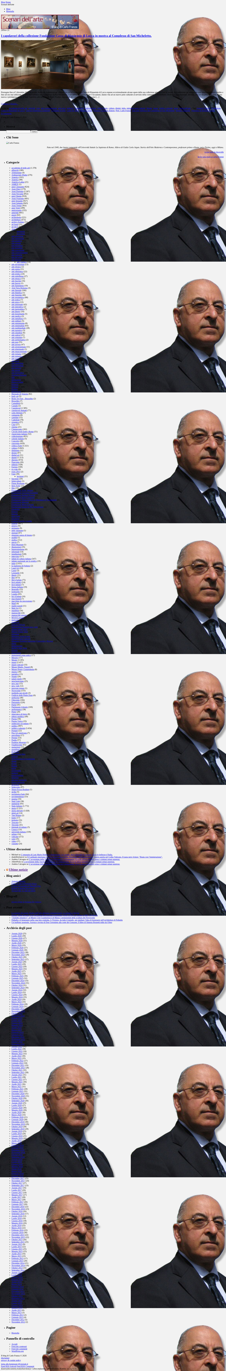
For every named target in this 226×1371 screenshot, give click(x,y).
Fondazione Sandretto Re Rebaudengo (27, 507)
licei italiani (16, 585)
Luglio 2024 (17, 992)
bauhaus (15, 384)
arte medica (16, 316)
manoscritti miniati (19, 615)
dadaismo (15, 450)
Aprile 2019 (16, 1141)
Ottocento (16, 700)
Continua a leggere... (9, 104)
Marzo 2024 (17, 1002)
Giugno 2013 (17, 1305)
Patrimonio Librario (20, 707)
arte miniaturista (18, 323)
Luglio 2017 (17, 1190)
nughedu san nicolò (20, 693)
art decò (15, 227)
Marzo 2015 (17, 1256)
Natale (14, 676)
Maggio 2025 (17, 969)
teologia (15, 820)
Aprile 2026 (16, 943)
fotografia (15, 509)
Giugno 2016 (17, 1221)
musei (155, 108)
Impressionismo (18, 549)
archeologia (16, 217)
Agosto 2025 (17, 962)
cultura (111, 108)
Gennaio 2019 (17, 1148)
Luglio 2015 (17, 1247)
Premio (14, 738)
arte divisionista (18, 264)
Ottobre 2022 (17, 1042)
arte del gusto (17, 257)
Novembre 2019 (18, 1124)
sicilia (14, 792)
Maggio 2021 (17, 1082)
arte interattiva (17, 307)
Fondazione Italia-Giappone (23, 497)
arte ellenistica (17, 271)
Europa (15, 467)
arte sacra (62, 108)
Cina (13, 424)
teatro (14, 818)
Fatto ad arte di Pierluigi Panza (24, 884)
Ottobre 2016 (17, 1211)
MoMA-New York (19, 648)
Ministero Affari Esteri (21, 636)
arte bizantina (17, 245)
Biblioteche (16, 391)
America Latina (18, 182)
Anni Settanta (17, 203)
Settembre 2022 (18, 1044)
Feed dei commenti (19, 1349)
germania (15, 528)
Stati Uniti (16, 801)
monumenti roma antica (21, 655)
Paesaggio (16, 702)
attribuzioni (16, 380)
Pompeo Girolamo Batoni (104, 110)
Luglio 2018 (17, 1162)
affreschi (15, 170)
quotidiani (16, 749)
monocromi (16, 653)
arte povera (16, 344)
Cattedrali (15, 420)
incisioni (20, 476)
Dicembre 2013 (18, 1291)
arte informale (17, 304)
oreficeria (15, 698)
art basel (15, 224)
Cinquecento (17, 429)
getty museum (17, 530)
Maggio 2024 (17, 997)
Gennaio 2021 (17, 1091)
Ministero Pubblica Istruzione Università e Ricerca (32, 641)
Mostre (149, 108)
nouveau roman (18, 688)
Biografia (10, 11)
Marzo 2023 (17, 1030)
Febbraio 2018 (18, 1174)
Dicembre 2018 (18, 1150)
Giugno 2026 (17, 938)
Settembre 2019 (18, 1129)
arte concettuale (18, 250)
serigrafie (15, 785)
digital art (15, 455)
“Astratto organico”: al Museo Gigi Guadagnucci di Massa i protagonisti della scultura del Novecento (53, 918)
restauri (15, 756)
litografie (15, 589)
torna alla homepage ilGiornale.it (14, 1364)
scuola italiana (17, 775)
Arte (38, 108)
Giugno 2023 (17, 1023)
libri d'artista (17, 580)
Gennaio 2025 (17, 978)
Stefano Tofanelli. (183, 110)
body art (15, 396)
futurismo (15, 519)
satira (14, 768)
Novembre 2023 (18, 1011)
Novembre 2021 (18, 1068)
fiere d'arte (16, 486)
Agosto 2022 (17, 1046)
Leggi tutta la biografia (214, 152)
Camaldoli (16, 403)
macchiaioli (16, 599)
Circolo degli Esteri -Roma (23, 431)
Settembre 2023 (18, 1016)
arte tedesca (16, 368)
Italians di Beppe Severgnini (23, 888)
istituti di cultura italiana (21, 559)
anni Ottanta (17, 196)
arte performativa (19, 340)
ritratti (14, 761)
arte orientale (17, 337)
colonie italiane (18, 439)
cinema (14, 427)
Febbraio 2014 (18, 1287)
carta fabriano (17, 413)
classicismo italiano (19, 434)
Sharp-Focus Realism (20, 789)
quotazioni (16, 747)
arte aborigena (17, 236)
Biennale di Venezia (20, 394)
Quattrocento (17, 745)
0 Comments (6, 113)
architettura (16, 220)
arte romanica (17, 356)
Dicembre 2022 (18, 1037)
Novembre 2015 (18, 1237)
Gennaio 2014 (17, 1289)
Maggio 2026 (17, 940)
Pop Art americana (19, 733)
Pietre (14, 712)
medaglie (15, 620)
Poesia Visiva (17, 721)
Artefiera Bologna (19, 375)
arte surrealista (17, 366)
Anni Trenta (16, 205)
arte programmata (19, 347)
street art (15, 813)
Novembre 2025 (18, 955)
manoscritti (16, 613)
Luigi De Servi (73, 110)
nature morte (17, 679)
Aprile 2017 (16, 1197)
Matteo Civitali (86, 110)
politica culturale (166, 108)
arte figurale (16, 290)
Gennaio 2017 (17, 1204)
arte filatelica (17, 293)
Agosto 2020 (17, 1103)
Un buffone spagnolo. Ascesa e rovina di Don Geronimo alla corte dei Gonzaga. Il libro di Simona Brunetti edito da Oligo (62, 922)
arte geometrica (18, 297)
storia (176, 108)
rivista (14, 763)
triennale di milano (19, 827)
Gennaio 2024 (17, 1006)
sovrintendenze (18, 796)
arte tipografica (18, 373)
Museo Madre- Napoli (21, 667)
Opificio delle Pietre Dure (22, 695)
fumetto (15, 514)
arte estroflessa (18, 276)
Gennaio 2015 (17, 1261)
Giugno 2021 (17, 1079)
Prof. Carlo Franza (123, 110)
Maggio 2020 (17, 1110)
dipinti (118, 108)
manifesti (15, 610)
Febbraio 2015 (18, 1258)
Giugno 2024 (17, 995)
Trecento (15, 825)
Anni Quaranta (18, 198)
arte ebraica (16, 267)
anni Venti (16, 208)
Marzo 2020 (17, 1115)
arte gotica (16, 300)
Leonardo (15, 573)
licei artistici (16, 582)
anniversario (17, 210)
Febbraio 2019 (18, 1145)
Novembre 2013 (18, 1294)
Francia (15, 512)
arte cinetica (22, 262)
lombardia (16, 592)
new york (15, 686)
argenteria (21, 231)
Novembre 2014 (18, 1265)
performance (17, 709)
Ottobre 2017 (17, 1183)
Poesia (14, 719)
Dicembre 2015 (18, 1235)
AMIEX (15, 184)
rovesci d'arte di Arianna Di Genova (26, 902)
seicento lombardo (19, 780)
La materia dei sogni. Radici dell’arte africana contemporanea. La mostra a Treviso (45, 913)
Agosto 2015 (17, 1244)
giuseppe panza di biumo (22, 535)
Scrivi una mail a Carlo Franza (211, 157)
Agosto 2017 (17, 1188)
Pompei (15, 731)
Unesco (15, 829)
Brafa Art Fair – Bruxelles (22, 399)
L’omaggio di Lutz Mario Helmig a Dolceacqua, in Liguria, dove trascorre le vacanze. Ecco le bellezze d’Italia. (67, 855)
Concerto (15, 441)
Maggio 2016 (17, 1223)
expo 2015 (16, 472)
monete (15, 650)
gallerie (15, 523)
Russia (14, 766)
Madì (14, 603)
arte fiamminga (18, 286)
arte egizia (16, 269)
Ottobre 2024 (17, 985)
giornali (15, 533)
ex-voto (15, 469)
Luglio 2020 (17, 1105)
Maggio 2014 (17, 1280)
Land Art (15, 568)
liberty (14, 575)
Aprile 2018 (16, 1169)
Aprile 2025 (16, 971)
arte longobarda (18, 314)
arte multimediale (19, 328)
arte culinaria (17, 255)
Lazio (14, 570)
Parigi (14, 705)
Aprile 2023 (16, 1028)
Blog (8, 9)
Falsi (13, 474)
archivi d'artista (18, 222)
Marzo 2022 (17, 1058)
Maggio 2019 (17, 1138)
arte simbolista (17, 363)
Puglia (14, 740)
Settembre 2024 (18, 988)
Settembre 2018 (18, 1157)
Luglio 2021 (17, 1077)
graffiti (14, 537)
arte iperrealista (18, 309)
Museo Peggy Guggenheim (23, 669)
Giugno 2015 (17, 1249)
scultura (15, 773)
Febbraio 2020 (18, 1117)
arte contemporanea (49, 108)
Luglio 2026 (17, 936)
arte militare (16, 321)
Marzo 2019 (17, 1143)
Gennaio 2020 (17, 1119)
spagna (14, 799)
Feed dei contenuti (19, 1346)
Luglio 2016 (17, 1218)
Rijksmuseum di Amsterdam (23, 759)
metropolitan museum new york (25, 627)
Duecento (15, 462)
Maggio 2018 (17, 1167)
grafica (14, 540)
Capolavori (79, 108)
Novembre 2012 (18, 1322)
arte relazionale (18, 349)
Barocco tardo (17, 382)
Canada (15, 406)
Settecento (16, 787)
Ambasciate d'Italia (19, 175)
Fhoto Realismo (18, 483)
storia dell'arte (185, 108)
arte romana (16, 354)
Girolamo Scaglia (58, 110)
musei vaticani (17, 665)
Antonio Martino (18, 881)
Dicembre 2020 (18, 1094)
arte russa (15, 358)
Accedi (14, 1344)
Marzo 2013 (17, 1312)
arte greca (15, 302)
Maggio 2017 (17, 1195)
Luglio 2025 (17, 964)
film (13, 488)
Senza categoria (18, 782)
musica (14, 672)
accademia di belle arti (18, 108)
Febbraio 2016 (18, 1230)
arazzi (14, 215)
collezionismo (90, 108)
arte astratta (16, 243)
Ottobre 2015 (17, 1239)
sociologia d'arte (18, 794)
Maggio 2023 (17, 1025)
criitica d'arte (102, 108)
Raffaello (15, 752)
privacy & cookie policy (11, 1360)
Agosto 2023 (17, 1018)
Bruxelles (15, 401)
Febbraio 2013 (18, 1315)
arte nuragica (17, 330)
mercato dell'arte (18, 625)
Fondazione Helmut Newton (23, 495)
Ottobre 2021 (17, 1070)
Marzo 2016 (17, 1228)
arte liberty (16, 311)
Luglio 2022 (17, 1049)
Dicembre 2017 (18, 1178)
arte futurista (17, 295)
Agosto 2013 (17, 1301)
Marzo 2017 (17, 1199)
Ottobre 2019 (17, 1126)
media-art (15, 622)
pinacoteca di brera (19, 714)
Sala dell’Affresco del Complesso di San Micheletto (153, 110)
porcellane (16, 735)
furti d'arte (16, 516)
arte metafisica (17, 318)
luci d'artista (16, 596)
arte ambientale (18, 238)
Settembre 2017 (18, 1185)
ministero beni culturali (136, 108)
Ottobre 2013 (17, 1296)
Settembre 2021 (18, 1072)
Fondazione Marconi (20, 502)
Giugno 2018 (17, 1164)
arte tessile (16, 370)
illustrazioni (16, 547)
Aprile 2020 (16, 1112)
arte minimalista (18, 326)
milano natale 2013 (19, 629)
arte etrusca (16, 278)
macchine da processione (22, 601)
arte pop (15, 342)
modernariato (17, 646)
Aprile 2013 (16, 1310)
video (14, 841)
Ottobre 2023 (17, 1013)
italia (124, 108)
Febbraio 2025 (18, 976)
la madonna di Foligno (21, 566)
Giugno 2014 (17, 1277)
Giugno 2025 (17, 966)
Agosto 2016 (17, 1216)
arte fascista (16, 281)
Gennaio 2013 (17, 1317)
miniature (15, 634)
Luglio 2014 (17, 1275)
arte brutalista (17, 248)
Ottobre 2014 (17, 1268)
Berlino (15, 389)
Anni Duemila (17, 191)
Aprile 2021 (16, 1084)
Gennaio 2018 (17, 1176)
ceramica (15, 422)
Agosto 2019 (17, 1131)
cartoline (15, 417)
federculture (16, 481)
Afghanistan (17, 172)
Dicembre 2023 (18, 1009)
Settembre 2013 (18, 1298)
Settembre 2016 (18, 1214)
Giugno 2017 (17, 1192)
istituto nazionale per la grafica (24, 561)
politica (15, 726)
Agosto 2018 (17, 1159)
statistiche (15, 804)
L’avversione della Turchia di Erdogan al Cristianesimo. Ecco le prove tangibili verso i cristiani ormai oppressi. (74, 859)
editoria (15, 464)
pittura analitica (18, 716)
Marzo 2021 (17, 1086)
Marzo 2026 (17, 945)
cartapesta (16, 415)
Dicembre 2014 (18, 1263)
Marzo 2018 (17, 1171)
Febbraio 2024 (18, 1004)
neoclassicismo (18, 681)
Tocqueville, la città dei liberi (23, 891)
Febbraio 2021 (18, 1089)
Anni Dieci (16, 189)
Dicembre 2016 (18, 1207)
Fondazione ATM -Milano (22, 490)
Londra (15, 594)
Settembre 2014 (18, 1270)
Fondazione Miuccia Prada (23, 504)
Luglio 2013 (17, 1303)
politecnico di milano (20, 723)
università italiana (19, 832)
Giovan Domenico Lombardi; (38, 110)
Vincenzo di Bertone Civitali (203, 110)
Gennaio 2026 (17, 950)
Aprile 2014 (16, 1282)
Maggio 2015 (17, 1251)
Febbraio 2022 (18, 1061)
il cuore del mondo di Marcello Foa (26, 886)
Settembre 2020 (18, 1101)
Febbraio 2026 (18, 948)
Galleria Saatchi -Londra (22, 521)
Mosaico (15, 658)
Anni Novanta (17, 194)
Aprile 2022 (16, 1056)
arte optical (16, 335)
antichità (31, 108)
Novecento (16, 690)
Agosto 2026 (17, 933)
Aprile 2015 (16, 1254)
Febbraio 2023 (18, 1032)
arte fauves (16, 283)
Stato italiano (17, 806)
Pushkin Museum (19, 742)
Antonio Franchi (203, 108)
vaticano (15, 836)
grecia (14, 542)
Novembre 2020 (18, 1096)
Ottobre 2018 (17, 1155)
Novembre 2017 (18, 1181)
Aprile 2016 (16, 1225)
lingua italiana (17, 587)
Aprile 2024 (16, 999)
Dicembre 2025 (18, 952)
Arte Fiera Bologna (19, 288)
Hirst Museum (17, 545)
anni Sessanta (17, 201)
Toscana (15, 822)
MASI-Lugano (18, 617)
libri (13, 577)
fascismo (15, 479)
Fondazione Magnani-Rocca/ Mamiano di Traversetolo (34, 500)
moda (14, 643)
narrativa (15, 674)
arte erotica (16, 274)
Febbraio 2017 (18, 1202)
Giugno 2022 (17, 1051)
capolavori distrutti (19, 410)
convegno (16, 443)
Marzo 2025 (17, 973)
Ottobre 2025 (17, 957)
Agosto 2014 (17, 1272)
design (14, 453)
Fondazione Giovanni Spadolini (25, 493)
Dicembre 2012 (18, 1320)
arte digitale (16, 260)
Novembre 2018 (18, 1152)
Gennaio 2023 (17, 1035)
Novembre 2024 (18, 983)
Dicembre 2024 (18, 980)
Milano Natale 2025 (20, 632)
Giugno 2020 (17, 1108)
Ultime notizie (18, 869)
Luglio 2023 (17, 1021)
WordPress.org (18, 1351)
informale (15, 552)
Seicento (15, 778)
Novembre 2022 (18, 1039)
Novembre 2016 (18, 1209)
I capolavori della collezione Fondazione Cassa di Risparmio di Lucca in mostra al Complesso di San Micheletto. (76, 35)
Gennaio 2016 (17, 1232)
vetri (13, 839)
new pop (15, 683)
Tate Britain (16, 815)
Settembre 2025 (18, 959)
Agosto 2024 (17, 990)
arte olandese (17, 333)
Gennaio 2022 (17, 1063)
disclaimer (5, 1358)
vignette (15, 844)
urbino (14, 834)
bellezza (70, 108)
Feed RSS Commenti (25, 1366)
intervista (15, 556)
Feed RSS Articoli (8, 1366)
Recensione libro (18, 754)
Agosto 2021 (17, 1075)
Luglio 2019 (17, 1134)
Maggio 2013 (17, 1308)
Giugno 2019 (17, 1136)
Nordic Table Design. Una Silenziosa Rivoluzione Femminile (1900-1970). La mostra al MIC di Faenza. (55, 915)
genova (15, 526)
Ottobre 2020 (17, 1098)
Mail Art (15, 608)
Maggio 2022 (17, 1053)
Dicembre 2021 (18, 1065)
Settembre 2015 (18, 1242)
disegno (15, 460)
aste (13, 377)
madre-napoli (17, 606)
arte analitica (17, 241)
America (15, 177)
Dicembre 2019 (18, 1122)
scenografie (16, 771)
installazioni (16, 554)
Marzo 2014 (17, 1284)
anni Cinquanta (18, 187)
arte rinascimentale (19, 351)
